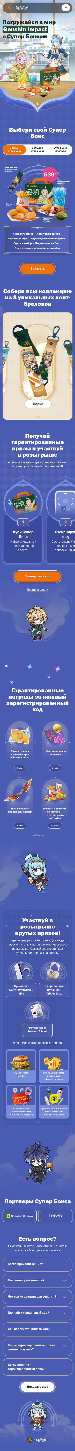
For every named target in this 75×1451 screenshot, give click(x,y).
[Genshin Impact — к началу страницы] (22, 8)
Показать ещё (37, 1387)
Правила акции (37, 590)
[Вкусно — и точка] (9, 8)
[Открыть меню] (66, 7)
